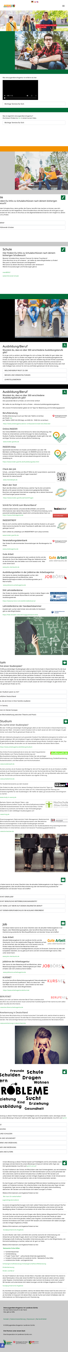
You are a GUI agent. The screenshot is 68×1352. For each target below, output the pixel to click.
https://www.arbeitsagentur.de (13, 515)
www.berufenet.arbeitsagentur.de (11, 1007)
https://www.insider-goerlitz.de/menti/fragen (18, 498)
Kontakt (6, 1319)
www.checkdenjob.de (10, 480)
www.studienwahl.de (7, 764)
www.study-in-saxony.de (8, 797)
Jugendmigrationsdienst (11, 1200)
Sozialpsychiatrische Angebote (13, 1230)
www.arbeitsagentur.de (10, 549)
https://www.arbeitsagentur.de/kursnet (16, 990)
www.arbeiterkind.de (7, 779)
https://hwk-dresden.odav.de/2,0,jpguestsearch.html (20, 615)
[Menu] (63, 6)
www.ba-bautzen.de (7, 831)
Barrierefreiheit (41, 1319)
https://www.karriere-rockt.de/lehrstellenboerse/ (19, 601)
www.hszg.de (4, 814)
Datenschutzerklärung (17, 1319)
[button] (34, 104)
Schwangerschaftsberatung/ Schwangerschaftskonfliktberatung (24, 1264)
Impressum (31, 1319)
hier (19, 118)
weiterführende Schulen (11, 276)
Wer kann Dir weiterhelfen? (12, 1196)
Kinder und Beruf (8, 1271)
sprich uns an (31, 1166)
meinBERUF (6, 272)
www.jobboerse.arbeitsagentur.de (14, 585)
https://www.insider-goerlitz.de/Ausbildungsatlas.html (21, 462)
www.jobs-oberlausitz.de (11, 567)
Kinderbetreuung (8, 1267)
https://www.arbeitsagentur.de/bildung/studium (16, 747)
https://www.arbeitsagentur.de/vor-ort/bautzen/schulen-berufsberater (26, 424)
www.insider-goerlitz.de (11, 442)
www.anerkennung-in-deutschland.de (13, 1023)
